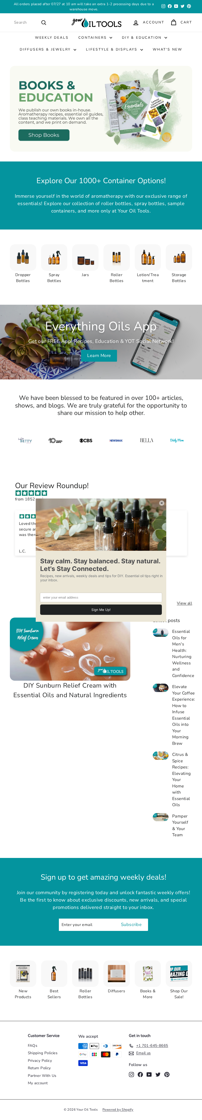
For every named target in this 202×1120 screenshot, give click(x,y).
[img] (103, 493)
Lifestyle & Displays (112, 49)
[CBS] (86, 440)
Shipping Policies (43, 1052)
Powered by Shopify (117, 1109)
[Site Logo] (116, 440)
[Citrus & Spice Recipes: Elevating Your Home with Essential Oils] (160, 755)
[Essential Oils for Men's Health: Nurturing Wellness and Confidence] (160, 632)
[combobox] (30, 22)
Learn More (99, 355)
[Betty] (25, 440)
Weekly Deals (52, 37)
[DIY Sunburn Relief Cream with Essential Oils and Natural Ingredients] (70, 649)
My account (38, 1083)
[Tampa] (55, 440)
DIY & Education (142, 37)
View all (184, 603)
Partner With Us (42, 1075)
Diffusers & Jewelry (46, 49)
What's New (167, 49)
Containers (93, 37)
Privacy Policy (40, 1060)
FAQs (32, 1045)
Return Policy (39, 1068)
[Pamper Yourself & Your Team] (160, 817)
